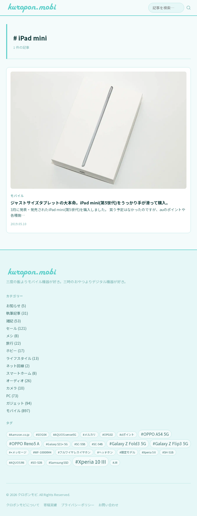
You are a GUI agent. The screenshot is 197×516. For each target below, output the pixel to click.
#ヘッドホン (105, 452)
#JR (115, 462)
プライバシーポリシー (77, 504)
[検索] (188, 7)
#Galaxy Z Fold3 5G (127, 443)
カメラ (15, 388)
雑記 (13, 320)
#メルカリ (89, 434)
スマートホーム (21, 373)
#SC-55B (79, 444)
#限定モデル (127, 452)
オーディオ (18, 380)
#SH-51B (167, 452)
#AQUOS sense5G (64, 434)
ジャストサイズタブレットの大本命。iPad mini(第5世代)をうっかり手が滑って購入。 (90, 203)
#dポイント (127, 434)
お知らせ (16, 305)
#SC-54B (97, 444)
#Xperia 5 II (149, 452)
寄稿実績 (50, 504)
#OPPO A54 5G (155, 434)
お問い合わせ (108, 504)
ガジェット (19, 403)
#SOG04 (41, 434)
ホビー (15, 350)
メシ (12, 335)
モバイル (17, 195)
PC (12, 395)
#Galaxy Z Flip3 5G (170, 443)
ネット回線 (17, 365)
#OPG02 (107, 434)
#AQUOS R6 (16, 462)
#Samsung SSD (58, 462)
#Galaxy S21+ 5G (57, 444)
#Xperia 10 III (90, 461)
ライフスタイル (22, 358)
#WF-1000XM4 (42, 452)
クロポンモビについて (23, 504)
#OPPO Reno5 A (24, 443)
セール (16, 328)
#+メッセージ (17, 452)
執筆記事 (17, 313)
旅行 (13, 343)
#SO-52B (36, 462)
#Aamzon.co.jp (19, 434)
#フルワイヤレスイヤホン (74, 452)
